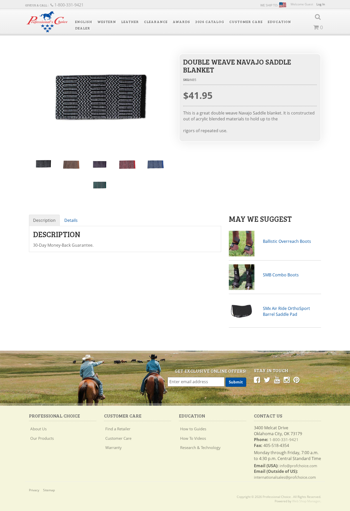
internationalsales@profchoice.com (285, 477)
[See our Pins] (296, 379)
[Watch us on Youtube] (277, 379)
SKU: (186, 80)
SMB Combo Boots (281, 275)
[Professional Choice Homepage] (47, 22)
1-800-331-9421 (283, 439)
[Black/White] (100, 101)
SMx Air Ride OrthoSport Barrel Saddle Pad (286, 311)
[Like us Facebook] (257, 379)
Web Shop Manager (306, 501)
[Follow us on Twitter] (267, 379)
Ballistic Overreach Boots (287, 241)
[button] (84, 21)
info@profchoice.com (298, 465)
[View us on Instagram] (287, 379)
